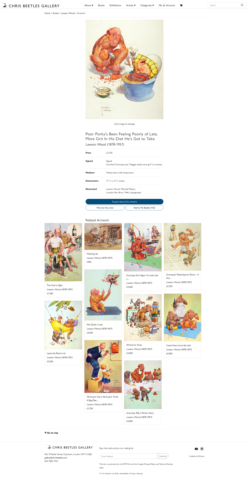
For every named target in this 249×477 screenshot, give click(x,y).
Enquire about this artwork (124, 201)
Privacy (132, 473)
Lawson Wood (68, 13)
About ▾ (88, 5)
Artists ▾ (130, 5)
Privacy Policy (149, 463)
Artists (56, 13)
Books (101, 5)
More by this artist (105, 207)
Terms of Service (166, 463)
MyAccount (167, 5)
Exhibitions (115, 5)
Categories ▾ (147, 5)
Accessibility (124, 473)
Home (47, 13)
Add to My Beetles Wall (144, 207)
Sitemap (140, 473)
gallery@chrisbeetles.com (56, 457)
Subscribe (163, 456)
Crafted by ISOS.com (196, 456)
